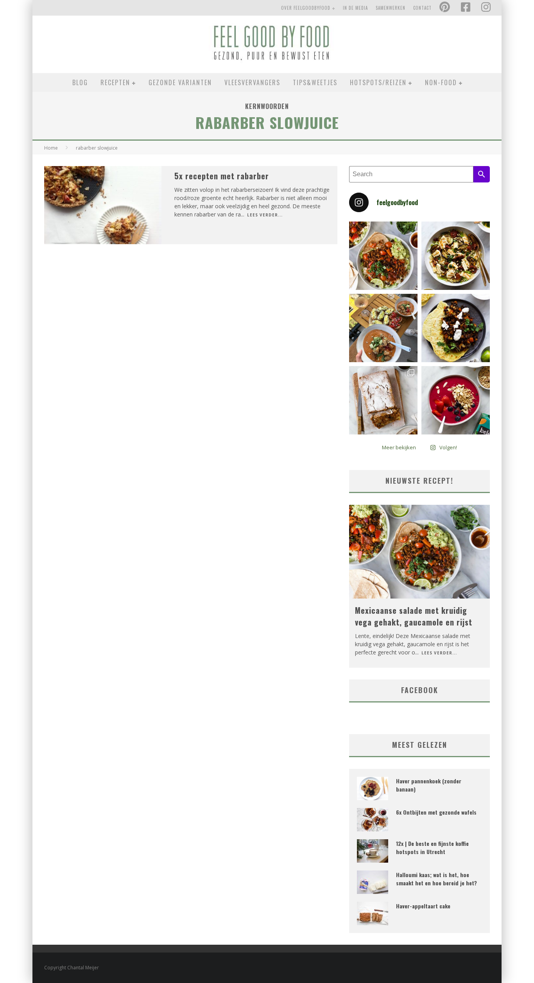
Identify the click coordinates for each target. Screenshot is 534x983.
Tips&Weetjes (315, 82)
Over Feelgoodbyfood (305, 8)
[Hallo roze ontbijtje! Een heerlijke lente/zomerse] (455, 400)
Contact (422, 8)
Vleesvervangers (252, 82)
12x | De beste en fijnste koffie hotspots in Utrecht (432, 847)
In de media (355, 8)
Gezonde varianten (180, 82)
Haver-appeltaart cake (423, 906)
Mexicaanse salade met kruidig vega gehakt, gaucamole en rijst (413, 616)
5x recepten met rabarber (221, 176)
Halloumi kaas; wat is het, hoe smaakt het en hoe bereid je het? (436, 878)
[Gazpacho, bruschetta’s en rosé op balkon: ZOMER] (383, 328)
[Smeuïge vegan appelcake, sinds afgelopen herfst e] (383, 400)
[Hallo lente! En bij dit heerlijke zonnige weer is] (383, 256)
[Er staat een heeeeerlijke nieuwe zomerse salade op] (455, 256)
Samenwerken (390, 8)
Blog (80, 82)
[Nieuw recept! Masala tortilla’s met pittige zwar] (455, 328)
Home (51, 148)
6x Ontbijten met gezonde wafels (436, 812)
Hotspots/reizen (378, 82)
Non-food (441, 82)
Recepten (115, 82)
